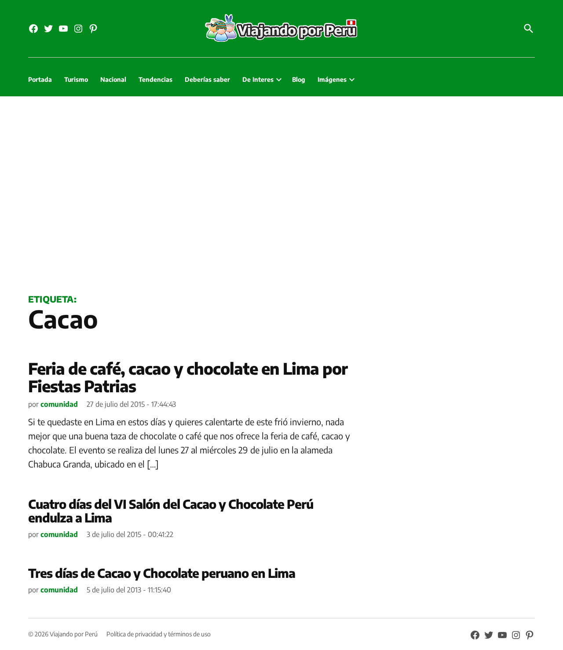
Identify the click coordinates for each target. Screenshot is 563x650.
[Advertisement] (281, 193)
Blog (298, 79)
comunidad (59, 404)
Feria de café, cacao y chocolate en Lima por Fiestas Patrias (187, 377)
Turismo (76, 79)
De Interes (258, 79)
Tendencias (155, 79)
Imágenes (332, 79)
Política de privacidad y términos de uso (158, 634)
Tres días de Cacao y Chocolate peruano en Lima (161, 573)
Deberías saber (207, 79)
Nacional (113, 79)
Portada (40, 79)
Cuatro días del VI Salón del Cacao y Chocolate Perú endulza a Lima (170, 510)
